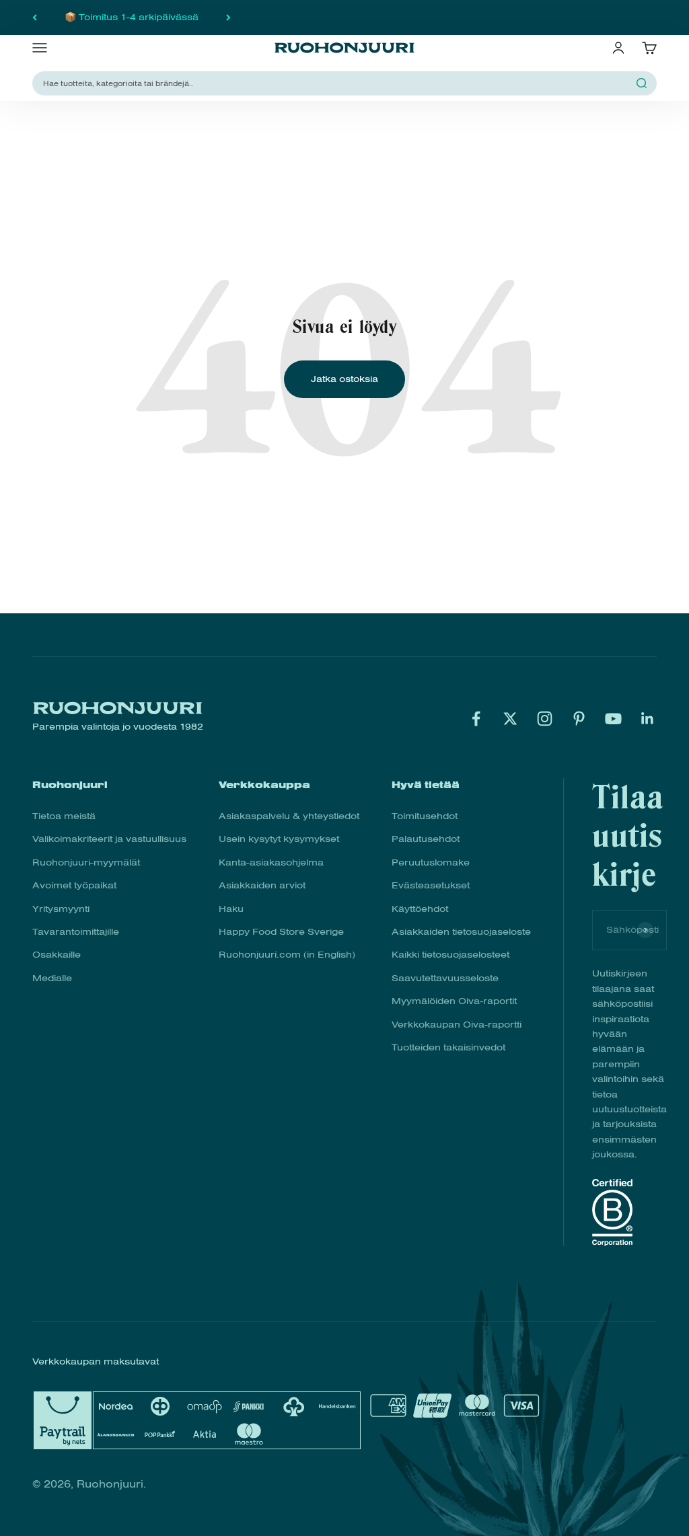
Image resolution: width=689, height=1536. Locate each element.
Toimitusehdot (425, 816)
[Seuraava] (228, 17)
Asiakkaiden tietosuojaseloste (461, 931)
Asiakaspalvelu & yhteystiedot (289, 816)
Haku (231, 909)
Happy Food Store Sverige (281, 931)
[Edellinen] (34, 17)
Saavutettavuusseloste (445, 978)
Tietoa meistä (64, 816)
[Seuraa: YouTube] (613, 718)
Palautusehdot (426, 839)
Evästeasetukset (431, 885)
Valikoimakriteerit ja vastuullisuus (109, 839)
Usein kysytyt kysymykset (279, 839)
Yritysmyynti (60, 909)
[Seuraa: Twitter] (510, 718)
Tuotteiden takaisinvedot (448, 1047)
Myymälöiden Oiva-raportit (454, 1001)
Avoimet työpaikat (74, 885)
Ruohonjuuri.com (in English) (287, 954)
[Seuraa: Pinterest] (579, 718)
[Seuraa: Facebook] (476, 718)
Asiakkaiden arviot (262, 885)
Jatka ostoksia (344, 379)
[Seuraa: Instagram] (545, 718)
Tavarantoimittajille (75, 931)
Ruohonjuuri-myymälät (86, 862)
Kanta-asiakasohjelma (271, 862)
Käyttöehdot (420, 909)
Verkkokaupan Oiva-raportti (456, 1024)
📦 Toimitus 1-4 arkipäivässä (131, 17)
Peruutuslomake (431, 862)
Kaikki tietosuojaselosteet (450, 954)
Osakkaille (56, 954)
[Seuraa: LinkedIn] (648, 718)
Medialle (52, 978)
